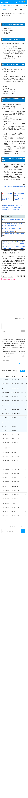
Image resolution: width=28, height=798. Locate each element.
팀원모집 (25, 5)
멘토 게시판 (19, 5)
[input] (13, 326)
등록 (23, 331)
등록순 (20, 318)
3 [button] (12, 526)
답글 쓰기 (3, 363)
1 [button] (8, 526)
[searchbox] (10, 531)
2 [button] (10, 526)
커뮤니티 (3, 5)
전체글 (15, 9)
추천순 (16, 318)
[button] (6, 526)
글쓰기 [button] (22, 370)
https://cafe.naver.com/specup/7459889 (14, 186)
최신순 (24, 318)
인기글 (20, 9)
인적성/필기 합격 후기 (7, 9)
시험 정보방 (11, 5)
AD (6, 447)
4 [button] (14, 526)
